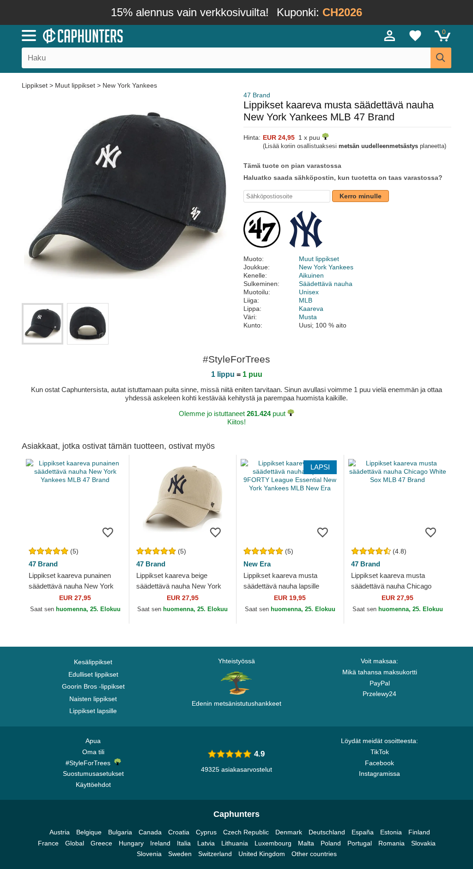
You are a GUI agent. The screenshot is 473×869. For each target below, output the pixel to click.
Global (74, 843)
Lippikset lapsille (93, 710)
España (363, 832)
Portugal (359, 843)
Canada (150, 832)
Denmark (288, 832)
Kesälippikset (93, 662)
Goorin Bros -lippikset (93, 686)
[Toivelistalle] (108, 532)
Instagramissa (379, 773)
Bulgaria (120, 832)
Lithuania (234, 843)
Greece (101, 843)
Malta (306, 843)
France (48, 843)
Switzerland (215, 853)
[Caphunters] (144, 35)
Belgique (89, 832)
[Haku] (441, 58)
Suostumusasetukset (93, 773)
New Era (257, 564)
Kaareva (311, 308)
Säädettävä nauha (325, 283)
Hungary (131, 843)
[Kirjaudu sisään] (390, 35)
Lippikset (35, 85)
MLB (305, 300)
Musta (308, 317)
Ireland (160, 843)
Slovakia (423, 843)
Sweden (180, 853)
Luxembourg (273, 843)
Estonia (391, 832)
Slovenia (149, 853)
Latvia (206, 843)
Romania (391, 843)
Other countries (314, 853)
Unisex (309, 292)
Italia (184, 843)
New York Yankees (130, 85)
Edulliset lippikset (93, 674)
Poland (331, 843)
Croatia (178, 832)
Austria (59, 832)
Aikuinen (311, 275)
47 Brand (256, 95)
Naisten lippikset (93, 698)
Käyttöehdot (93, 784)
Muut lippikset (75, 85)
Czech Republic (246, 832)
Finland (419, 832)
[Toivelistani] (415, 35)
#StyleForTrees (90, 763)
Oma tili (93, 752)
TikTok (379, 752)
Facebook (379, 763)
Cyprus (206, 832)
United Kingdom (261, 853)
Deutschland (327, 832)
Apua (93, 740)
